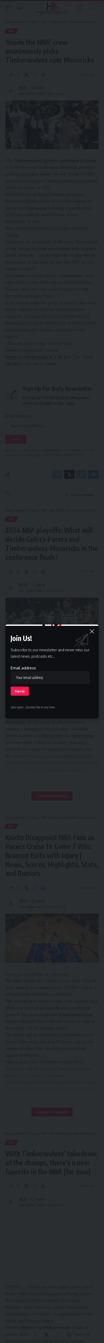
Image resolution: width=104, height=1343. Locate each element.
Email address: (24, 667)
